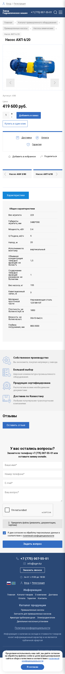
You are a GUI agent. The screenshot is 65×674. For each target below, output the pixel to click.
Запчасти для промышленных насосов (32, 614)
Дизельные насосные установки (32, 621)
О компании (40, 595)
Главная (8, 22)
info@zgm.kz (35, 563)
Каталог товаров (25, 595)
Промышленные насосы (16, 28)
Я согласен (32, 667)
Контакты (42, 598)
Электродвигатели (46, 617)
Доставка (53, 595)
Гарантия (31, 598)
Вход (8, 3)
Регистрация (20, 3)
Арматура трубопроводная (22, 617)
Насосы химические (43, 28)
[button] (11, 113)
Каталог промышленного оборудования (37, 22)
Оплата (21, 598)
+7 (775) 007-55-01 (41, 12)
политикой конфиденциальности (38, 536)
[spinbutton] (6, 115)
